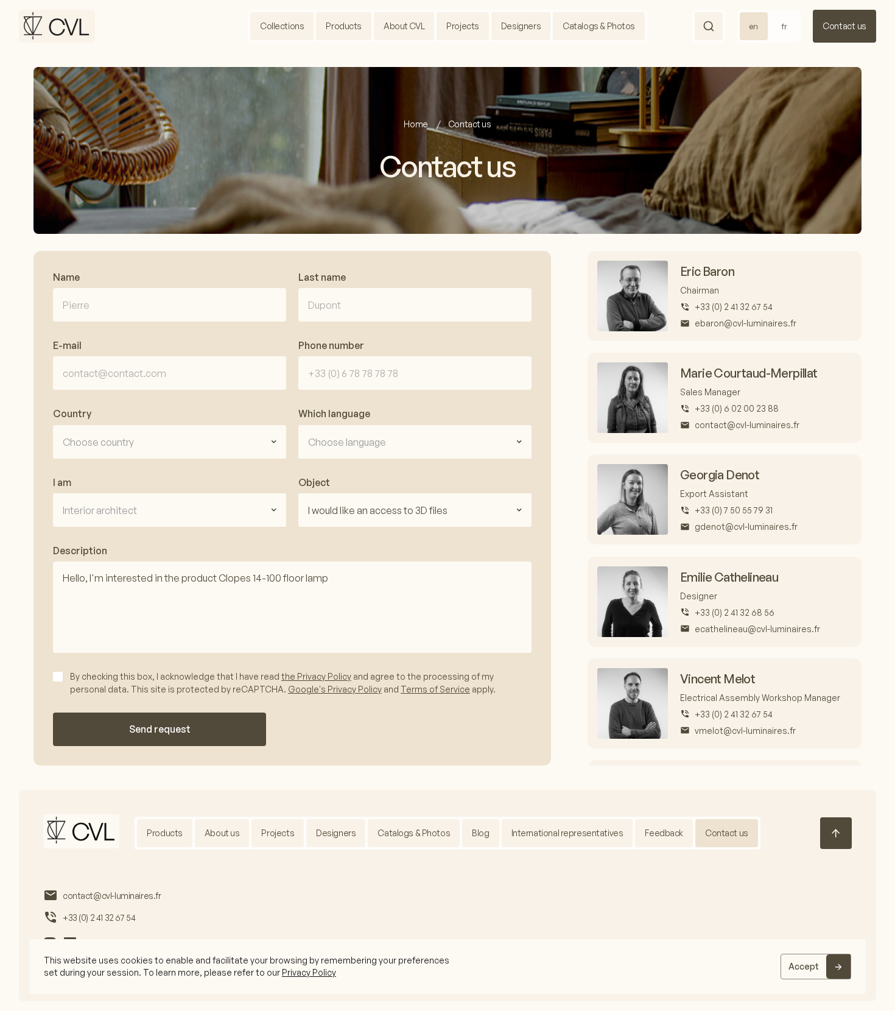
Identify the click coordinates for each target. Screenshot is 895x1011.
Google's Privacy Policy (335, 689)
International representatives (567, 833)
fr (784, 26)
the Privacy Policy (316, 676)
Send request (160, 729)
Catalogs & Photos (599, 26)
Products (344, 26)
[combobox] (169, 442)
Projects (462, 26)
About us (222, 833)
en (753, 26)
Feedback (664, 833)
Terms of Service (435, 689)
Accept (803, 966)
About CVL (404, 26)
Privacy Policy (309, 972)
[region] (447, 966)
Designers (521, 26)
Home (416, 124)
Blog (480, 833)
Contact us (844, 26)
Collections (282, 26)
